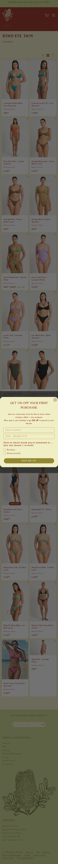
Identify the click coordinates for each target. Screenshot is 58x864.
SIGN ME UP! (28, 461)
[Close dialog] (55, 399)
